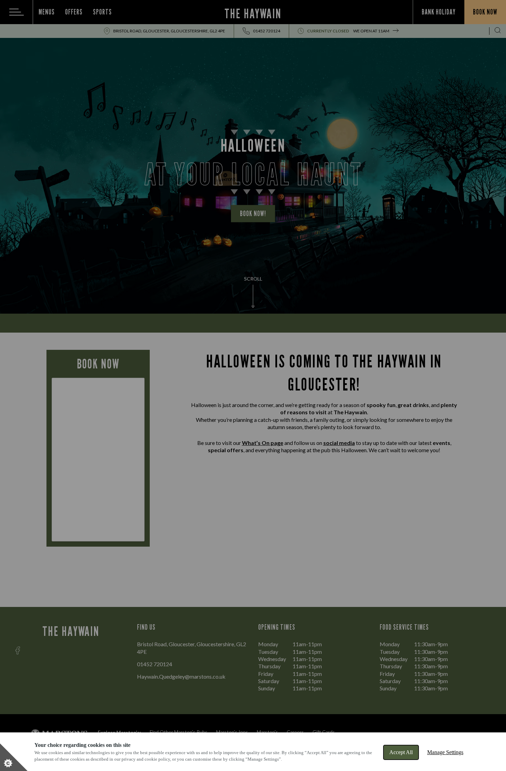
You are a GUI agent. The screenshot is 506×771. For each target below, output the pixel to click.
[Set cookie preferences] (14, 757)
